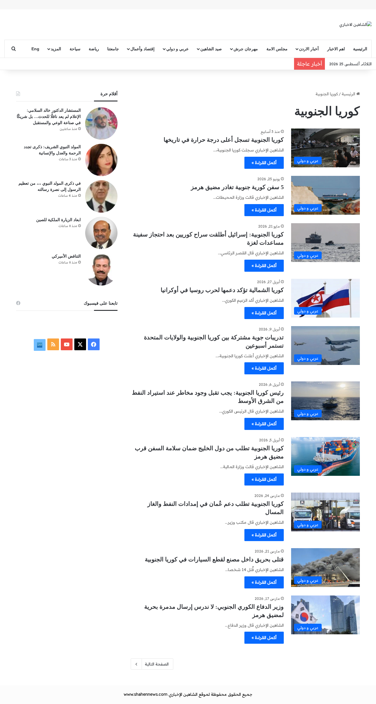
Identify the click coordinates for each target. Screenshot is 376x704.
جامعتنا (113, 48)
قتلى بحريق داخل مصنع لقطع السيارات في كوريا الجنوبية (214, 559)
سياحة (75, 48)
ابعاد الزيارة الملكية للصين (58, 220)
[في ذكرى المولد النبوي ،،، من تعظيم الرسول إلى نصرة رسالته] (101, 196)
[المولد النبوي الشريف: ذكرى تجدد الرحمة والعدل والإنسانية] (101, 160)
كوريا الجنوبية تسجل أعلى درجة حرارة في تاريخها (224, 139)
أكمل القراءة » (264, 162)
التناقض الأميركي (66, 256)
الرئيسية (360, 48)
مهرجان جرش (246, 48)
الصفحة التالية (157, 664)
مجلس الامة (277, 48)
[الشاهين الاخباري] (355, 24)
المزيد (56, 48)
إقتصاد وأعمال (142, 48)
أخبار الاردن (309, 48)
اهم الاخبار (336, 48)
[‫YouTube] (67, 344)
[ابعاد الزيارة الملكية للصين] (101, 233)
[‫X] (80, 344)
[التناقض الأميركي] (101, 269)
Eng (35, 48)
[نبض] (40, 345)
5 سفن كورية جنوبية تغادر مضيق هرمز (237, 187)
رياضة (94, 48)
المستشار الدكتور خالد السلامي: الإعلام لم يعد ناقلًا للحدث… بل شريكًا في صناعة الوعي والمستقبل (49, 116)
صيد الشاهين (211, 48)
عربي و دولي (177, 48)
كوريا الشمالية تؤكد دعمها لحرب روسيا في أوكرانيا (222, 290)
